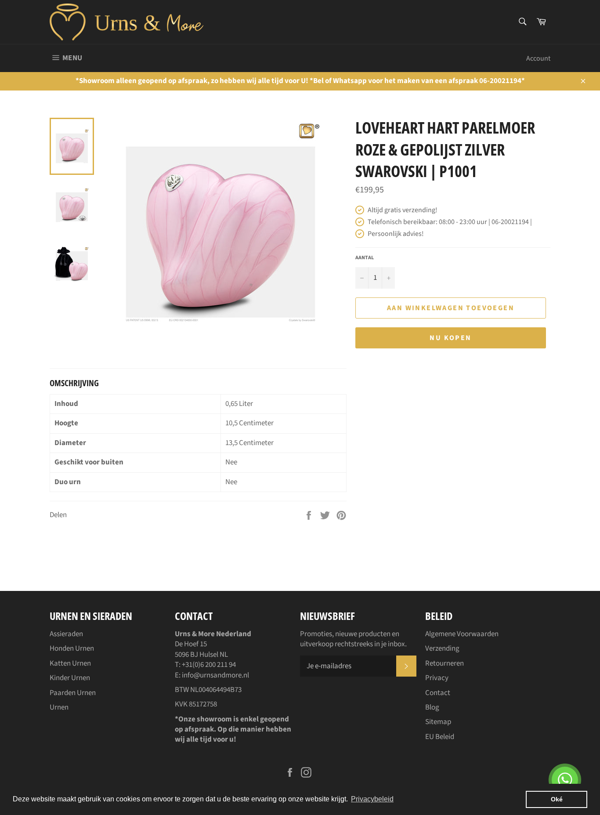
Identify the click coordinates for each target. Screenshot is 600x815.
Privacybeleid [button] (372, 799)
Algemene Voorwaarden (462, 634)
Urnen (59, 707)
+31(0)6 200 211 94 (209, 664)
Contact (437, 693)
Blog (432, 707)
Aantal (364, 257)
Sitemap (438, 722)
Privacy (436, 678)
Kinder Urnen (70, 678)
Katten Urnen (70, 663)
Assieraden (66, 634)
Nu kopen (450, 338)
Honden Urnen (72, 648)
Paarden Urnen (73, 693)
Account (538, 58)
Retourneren (444, 663)
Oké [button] (557, 799)
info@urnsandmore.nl (215, 675)
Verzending (442, 648)
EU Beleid (439, 737)
